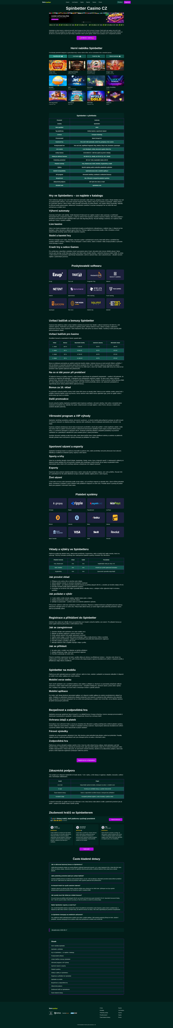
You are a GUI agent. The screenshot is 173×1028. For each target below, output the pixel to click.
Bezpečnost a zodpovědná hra (59, 982)
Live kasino (76, 56)
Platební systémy (55, 969)
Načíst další (86, 849)
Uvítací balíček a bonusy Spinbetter (60, 959)
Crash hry (94, 56)
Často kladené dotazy (57, 992)
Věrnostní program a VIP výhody (60, 962)
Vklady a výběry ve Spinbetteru (59, 972)
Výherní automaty (113, 56)
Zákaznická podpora (56, 986)
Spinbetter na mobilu (56, 979)
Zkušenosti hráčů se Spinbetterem (60, 989)
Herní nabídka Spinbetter (58, 945)
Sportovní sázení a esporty (58, 966)
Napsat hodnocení (115, 819)
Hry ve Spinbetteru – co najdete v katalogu (62, 952)
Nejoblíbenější (57, 56)
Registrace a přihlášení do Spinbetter (61, 976)
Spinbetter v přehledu (57, 949)
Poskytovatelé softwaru (57, 956)
